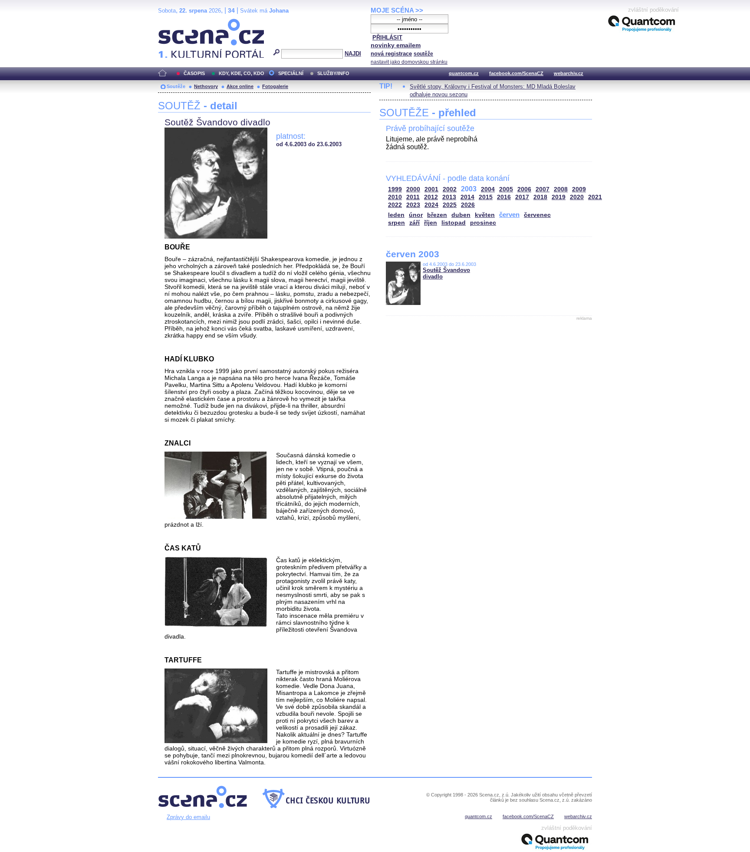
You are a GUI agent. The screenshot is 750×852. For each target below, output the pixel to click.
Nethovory (206, 86)
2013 (449, 197)
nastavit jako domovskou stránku (409, 62)
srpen (396, 223)
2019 (559, 197)
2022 (395, 205)
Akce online (240, 86)
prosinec (483, 223)
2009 (579, 189)
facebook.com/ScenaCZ (516, 73)
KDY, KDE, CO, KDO (241, 73)
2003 (469, 189)
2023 (413, 205)
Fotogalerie (275, 86)
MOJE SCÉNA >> (397, 10)
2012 (431, 197)
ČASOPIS (194, 73)
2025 (450, 205)
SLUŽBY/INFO (333, 73)
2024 (431, 205)
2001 (431, 189)
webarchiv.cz (568, 73)
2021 (595, 197)
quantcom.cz (464, 73)
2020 (577, 197)
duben (460, 215)
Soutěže (176, 86)
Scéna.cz (173, 22)
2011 (413, 197)
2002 (450, 189)
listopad (453, 223)
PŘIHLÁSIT (387, 37)
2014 (467, 197)
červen (509, 214)
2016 (504, 197)
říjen (430, 223)
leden (396, 215)
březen (437, 215)
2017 (522, 197)
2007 (542, 189)
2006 (524, 189)
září (414, 223)
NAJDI (353, 53)
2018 (540, 197)
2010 (395, 197)
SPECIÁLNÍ (290, 73)
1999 (395, 189)
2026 (468, 205)
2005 (506, 189)
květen (485, 215)
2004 (488, 189)
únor (416, 215)
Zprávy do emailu (188, 817)
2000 (413, 189)
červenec (537, 215)
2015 (486, 197)
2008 (561, 189)
